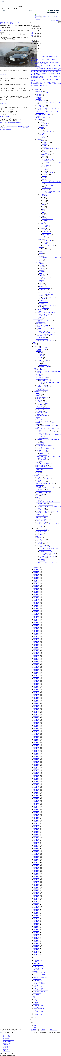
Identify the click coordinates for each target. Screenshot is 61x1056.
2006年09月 (36, 938)
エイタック (36, 1004)
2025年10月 (36, 583)
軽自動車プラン (40, 517)
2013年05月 (36, 815)
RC (43, 213)
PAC (34, 1013)
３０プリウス (46, 151)
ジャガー (41, 284)
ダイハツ (41, 254)
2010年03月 (36, 875)
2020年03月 (36, 688)
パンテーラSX (40, 494)
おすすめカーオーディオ (43, 450)
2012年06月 (36, 832)
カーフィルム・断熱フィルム (47, 553)
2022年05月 (36, 647)
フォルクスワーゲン (44, 277)
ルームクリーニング (44, 554)
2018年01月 (36, 728)
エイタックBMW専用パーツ (46, 305)
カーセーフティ (37, 319)
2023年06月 (36, 627)
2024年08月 (36, 605)
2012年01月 (36, 840)
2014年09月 (36, 790)
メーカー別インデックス (14, 127)
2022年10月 (36, 639)
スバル (41, 216)
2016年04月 (36, 761)
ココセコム (39, 500)
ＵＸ (43, 206)
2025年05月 (36, 591)
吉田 (37, 363)
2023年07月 (36, 625)
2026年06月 (36, 571)
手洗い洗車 (42, 561)
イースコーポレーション (40, 1005)
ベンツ (41, 270)
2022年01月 (36, 653)
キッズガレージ (37, 960)
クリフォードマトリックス (43, 491)
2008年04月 (36, 910)
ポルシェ (41, 280)
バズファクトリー (38, 971)
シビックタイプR (47, 240)
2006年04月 (36, 945)
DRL (37, 393)
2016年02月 (36, 764)
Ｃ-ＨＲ (44, 145)
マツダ (41, 247)
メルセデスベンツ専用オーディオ (45, 448)
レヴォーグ (45, 220)
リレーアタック (40, 100)
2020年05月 (36, 684)
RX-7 (43, 248)
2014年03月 (36, 800)
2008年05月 (36, 909)
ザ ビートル (45, 308)
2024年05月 (36, 610)
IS (42, 197)
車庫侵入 (38, 99)
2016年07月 (36, 756)
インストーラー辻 (41, 349)
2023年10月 (36, 621)
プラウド (35, 985)
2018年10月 (36, 714)
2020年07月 (36, 681)
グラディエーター (47, 131)
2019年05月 (36, 703)
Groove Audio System (41, 465)
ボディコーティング (44, 547)
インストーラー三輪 (41, 360)
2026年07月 (36, 569)
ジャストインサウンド (39, 1011)
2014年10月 (36, 789)
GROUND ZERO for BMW (43, 466)
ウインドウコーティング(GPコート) (48, 548)
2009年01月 (36, 896)
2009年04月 (36, 892)
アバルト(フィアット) (48, 297)
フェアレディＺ (3, 127)
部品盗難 (38, 94)
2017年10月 (36, 733)
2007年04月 (36, 928)
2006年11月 (36, 935)
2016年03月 (36, 762)
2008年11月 (36, 899)
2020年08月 (36, 680)
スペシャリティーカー (42, 315)
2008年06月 (36, 907)
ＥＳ (43, 207)
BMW (40, 273)
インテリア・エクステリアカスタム (45, 562)
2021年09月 (36, 659)
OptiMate (38, 486)
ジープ (41, 130)
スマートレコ (40, 404)
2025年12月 (36, 580)
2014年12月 (36, 786)
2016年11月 (36, 750)
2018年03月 (36, 725)
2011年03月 (36, 856)
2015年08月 (36, 773)
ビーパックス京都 (38, 982)
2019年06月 (36, 702)
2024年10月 (36, 602)
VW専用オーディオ (41, 447)
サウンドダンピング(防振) (43, 463)
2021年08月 (36, 661)
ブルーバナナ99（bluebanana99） (48, 431)
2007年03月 (36, 929)
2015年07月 (36, 775)
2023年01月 (36, 635)
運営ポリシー (53, 1030)
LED (40, 461)
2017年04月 (36, 742)
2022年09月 (36, 641)
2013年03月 (36, 818)
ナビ (37, 474)
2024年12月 (36, 599)
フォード (41, 133)
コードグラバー (40, 106)
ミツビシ (41, 223)
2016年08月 (36, 755)
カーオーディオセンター (43, 421)
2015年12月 (36, 767)
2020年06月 (36, 683)
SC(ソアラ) (45, 195)
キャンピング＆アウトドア (43, 531)
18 (32, 35)
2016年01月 (36, 765)
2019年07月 (36, 700)
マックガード (37, 1002)
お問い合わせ (24, 13)
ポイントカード (40, 369)
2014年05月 (36, 797)
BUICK (41, 134)
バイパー (38, 497)
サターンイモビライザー (43, 478)
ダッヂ (41, 120)
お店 (40, 362)
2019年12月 (36, 692)
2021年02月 (36, 670)
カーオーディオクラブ (39, 983)
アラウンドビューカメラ (43, 408)
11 (32, 33)
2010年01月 (36, 878)
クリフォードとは (41, 522)
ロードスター (46, 250)
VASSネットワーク (41, 520)
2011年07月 (36, 850)
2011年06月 (36, 851)
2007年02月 (36, 931)
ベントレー (42, 286)
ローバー (41, 291)
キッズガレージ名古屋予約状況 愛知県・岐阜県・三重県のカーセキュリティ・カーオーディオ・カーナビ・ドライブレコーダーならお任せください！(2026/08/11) (46, 70)
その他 (35, 528)
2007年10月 (36, 918)
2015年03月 (36, 781)
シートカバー (40, 534)
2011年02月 (36, 857)
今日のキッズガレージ (42, 390)
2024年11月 (36, 600)
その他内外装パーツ (41, 542)
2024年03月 (36, 613)
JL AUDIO (39, 419)
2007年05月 (36, 926)
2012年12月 (36, 823)
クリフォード (37, 993)
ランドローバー (43, 292)
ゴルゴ (38, 495)
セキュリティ (21, 126)
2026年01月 (36, 578)
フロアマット (40, 533)
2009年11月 (36, 881)
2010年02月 (36, 876)
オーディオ (39, 471)
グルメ (41, 357)
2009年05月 (36, 890)
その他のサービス (7, 1041)
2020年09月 (36, 678)
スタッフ (35, 346)
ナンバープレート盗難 (42, 92)
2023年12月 (36, 617)
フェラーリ (42, 299)
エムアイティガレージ (39, 988)
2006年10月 (36, 937)
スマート (41, 271)
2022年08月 (36, 642)
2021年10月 (36, 658)
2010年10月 (36, 864)
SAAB (41, 263)
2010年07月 (36, 868)
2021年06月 (36, 664)
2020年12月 (36, 673)
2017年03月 (36, 744)
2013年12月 (36, 804)
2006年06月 (36, 942)
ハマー (41, 128)
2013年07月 (36, 812)
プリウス (44, 189)
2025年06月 (36, 589)
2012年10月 (36, 826)
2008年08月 (36, 904)
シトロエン (42, 268)
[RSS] (34, 1025)
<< (32, 26)
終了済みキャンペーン (42, 386)
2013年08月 (36, 811)
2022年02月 (36, 652)
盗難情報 (35, 89)
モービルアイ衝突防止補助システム (45, 334)
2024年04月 (36, 611)
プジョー (41, 281)
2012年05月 (36, 834)
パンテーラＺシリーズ (42, 492)
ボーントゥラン (37, 980)
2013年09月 (36, 809)
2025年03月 (36, 594)
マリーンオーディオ (41, 412)
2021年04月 (36, 667)
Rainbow (41, 442)
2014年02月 (36, 801)
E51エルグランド (46, 234)
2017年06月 (36, 739)
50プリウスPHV (46, 153)
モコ (43, 236)
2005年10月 (36, 954)
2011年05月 (36, 853)
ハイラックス (46, 165)
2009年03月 (36, 893)
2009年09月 (36, 884)
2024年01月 (36, 616)
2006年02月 (36, 948)
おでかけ (41, 355)
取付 (40, 354)
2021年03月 (36, 669)
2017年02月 (36, 745)
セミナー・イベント (41, 377)
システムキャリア (41, 539)
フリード (44, 242)
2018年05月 (36, 722)
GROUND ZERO (40, 414)
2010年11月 (36, 862)
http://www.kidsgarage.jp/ (6, 116)
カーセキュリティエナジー (40, 990)
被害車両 (38, 116)
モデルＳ (44, 124)
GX (43, 209)
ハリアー (44, 144)
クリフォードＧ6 (40, 482)
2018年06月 (36, 720)
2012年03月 (36, 837)
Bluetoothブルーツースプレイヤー (48, 425)
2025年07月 (36, 588)
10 (31, 33)
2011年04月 (36, 854)
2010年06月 (36, 870)
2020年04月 (36, 686)
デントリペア (43, 557)
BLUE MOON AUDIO (42, 397)
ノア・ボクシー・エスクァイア (50, 148)
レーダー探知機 (40, 337)
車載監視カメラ (40, 322)
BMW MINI (42, 274)
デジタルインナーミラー (43, 326)
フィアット (42, 295)
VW (40, 306)
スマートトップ (43, 438)
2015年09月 (36, 772)
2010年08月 (36, 867)
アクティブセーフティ (42, 403)
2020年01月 (36, 691)
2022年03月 (36, 650)
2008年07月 (36, 906)
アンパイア (36, 997)
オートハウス (37, 969)
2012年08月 (36, 829)
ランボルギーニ (43, 300)
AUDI (40, 275)
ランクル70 (45, 169)
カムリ (44, 157)
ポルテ (44, 177)
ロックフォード (40, 401)
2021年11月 (36, 656)
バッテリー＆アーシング (43, 514)
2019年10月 (36, 695)
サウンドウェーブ (38, 965)
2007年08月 (36, 921)
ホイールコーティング (45, 550)
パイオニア (39, 411)
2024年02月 (36, 614)
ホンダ (41, 239)
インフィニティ (43, 237)
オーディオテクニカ (38, 1008)
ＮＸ (43, 200)
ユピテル (23, 127)
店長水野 (38, 351)
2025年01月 (36, 597)
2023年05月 (36, 628)
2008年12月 (36, 898)
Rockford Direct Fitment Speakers (44, 468)
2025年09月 (36, 585)
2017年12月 (36, 730)
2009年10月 (36, 882)
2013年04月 (36, 817)
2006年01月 (36, 949)
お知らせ (38, 388)
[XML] (35, 1027)
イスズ (41, 253)
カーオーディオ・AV (8, 1040)
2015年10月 (36, 770)
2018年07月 (36, 719)
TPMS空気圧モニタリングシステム (45, 340)
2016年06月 (36, 758)
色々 (40, 358)
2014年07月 (36, 793)
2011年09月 (36, 846)
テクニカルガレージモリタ (40, 991)
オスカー (35, 1010)
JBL (37, 418)
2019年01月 (36, 709)
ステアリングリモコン (42, 325)
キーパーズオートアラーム (40, 977)
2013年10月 (36, 808)
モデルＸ (44, 125)
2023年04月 (36, 630)
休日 (40, 352)
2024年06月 (36, 608)
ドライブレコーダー (41, 335)
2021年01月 (36, 672)
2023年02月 (36, 633)
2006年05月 (36, 943)
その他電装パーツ (41, 433)
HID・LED (39, 469)
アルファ (35, 1007)
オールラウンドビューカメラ (44, 320)
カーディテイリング (41, 545)
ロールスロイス (43, 289)
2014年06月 (36, 795)
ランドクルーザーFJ (47, 173)
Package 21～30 (43, 455)
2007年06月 (36, 924)
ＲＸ (43, 201)
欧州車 (38, 262)
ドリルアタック (40, 105)
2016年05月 (36, 759)
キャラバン (45, 229)
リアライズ (36, 961)
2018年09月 (36, 716)
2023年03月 (36, 631)
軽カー (41, 260)
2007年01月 (36, 932)
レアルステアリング (41, 530)
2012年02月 (36, 839)
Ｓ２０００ (45, 244)
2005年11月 (36, 952)
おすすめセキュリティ (42, 519)
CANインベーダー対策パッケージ (45, 483)
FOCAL (38, 396)
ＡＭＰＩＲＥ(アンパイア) (46, 505)
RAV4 (43, 156)
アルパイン (39, 400)
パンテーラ (36, 994)
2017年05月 (36, 741)
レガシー (44, 222)
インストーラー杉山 (41, 347)
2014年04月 (36, 798)
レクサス (41, 194)
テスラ (41, 122)
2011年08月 (36, 848)
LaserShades (39, 537)
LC (43, 210)
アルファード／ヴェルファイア (50, 185)
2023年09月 (36, 622)
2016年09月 (36, 753)
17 (31, 35)
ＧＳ (43, 198)
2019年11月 (36, 694)
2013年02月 (36, 820)
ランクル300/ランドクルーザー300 (51, 162)
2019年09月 (36, 697)
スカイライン (46, 231)
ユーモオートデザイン (39, 972)
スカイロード (37, 979)
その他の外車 (40, 317)
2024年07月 (36, 606)
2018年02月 (36, 726)
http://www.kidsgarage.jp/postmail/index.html (10, 122)
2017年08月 (36, 736)
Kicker (38, 417)
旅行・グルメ (43, 365)
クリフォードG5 (40, 489)
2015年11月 (36, 769)
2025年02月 (36, 596)
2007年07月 (36, 923)
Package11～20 (43, 453)
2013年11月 (36, 806)
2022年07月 (36, 644)
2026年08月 (36, 568)
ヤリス (44, 171)
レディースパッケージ (42, 516)
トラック (38, 311)
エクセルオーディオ (38, 986)
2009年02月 (36, 895)
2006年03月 (36, 946)
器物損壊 (38, 97)
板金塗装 (41, 559)
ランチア (41, 303)
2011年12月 (36, 842)
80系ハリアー (46, 154)
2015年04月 (36, 779)
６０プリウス (46, 168)
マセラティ (42, 265)
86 (43, 179)
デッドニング (40, 444)
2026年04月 (36, 574)
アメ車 (38, 119)
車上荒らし (39, 91)
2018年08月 (36, 717)
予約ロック (39, 477)
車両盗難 (38, 95)
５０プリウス (46, 142)
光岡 (40, 251)
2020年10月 (36, 677)
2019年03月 (36, 706)
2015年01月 (36, 784)
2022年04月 (36, 649)
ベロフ (38, 472)
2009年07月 (36, 887)
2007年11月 (36, 917)
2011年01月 (36, 859)
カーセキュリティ (7, 1035)
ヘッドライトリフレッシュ (46, 551)
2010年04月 (36, 873)
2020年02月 (36, 689)
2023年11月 (36, 619)
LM (43, 212)
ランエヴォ (45, 226)
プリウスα (45, 174)
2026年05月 (36, 572)
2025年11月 (36, 582)
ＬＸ (43, 203)
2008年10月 (36, 901)
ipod (37, 462)
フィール (35, 976)
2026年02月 (36, 577)
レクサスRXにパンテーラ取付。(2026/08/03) (43, 82)
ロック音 (38, 498)
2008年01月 (36, 915)
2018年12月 (36, 711)
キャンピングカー (41, 309)
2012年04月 (36, 836)
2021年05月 (36, 666)
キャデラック (43, 136)
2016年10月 (36, 751)
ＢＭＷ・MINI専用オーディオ (44, 445)
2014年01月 (36, 803)
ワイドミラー (40, 540)
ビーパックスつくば (38, 966)
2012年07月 (36, 831)
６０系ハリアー (46, 188)
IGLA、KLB (39, 485)
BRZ (43, 217)
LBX (43, 214)
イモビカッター (40, 109)
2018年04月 (36, 723)
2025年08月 (36, 586)
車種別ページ (6, 1043)
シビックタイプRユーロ (48, 245)
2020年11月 (36, 675)
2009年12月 (36, 879)
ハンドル (38, 536)
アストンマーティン (44, 288)
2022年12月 (36, 636)
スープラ (44, 166)
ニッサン (27, 126)
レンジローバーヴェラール (49, 294)
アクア (44, 176)
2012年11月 (36, 825)
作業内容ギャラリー (44, 366)
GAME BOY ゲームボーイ (43, 114)
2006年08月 (36, 940)
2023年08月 (36, 624)
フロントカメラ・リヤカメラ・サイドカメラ (48, 328)
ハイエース (45, 180)
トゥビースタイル (38, 968)
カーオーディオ (37, 391)
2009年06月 (36, 889)
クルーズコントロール (42, 339)
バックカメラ (43, 331)
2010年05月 (36, 871)
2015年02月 (36, 783)
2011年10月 (36, 845)
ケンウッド (39, 409)
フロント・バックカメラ (46, 332)
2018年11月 (36, 712)
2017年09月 (36, 734)
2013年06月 (36, 814)
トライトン (45, 225)
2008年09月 (36, 903)
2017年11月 (36, 731)
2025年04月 (36, 592)
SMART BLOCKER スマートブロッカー (47, 488)
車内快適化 (18, 10)
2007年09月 (36, 920)
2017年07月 (36, 737)
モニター (38, 427)
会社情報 (43, 1030)
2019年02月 (36, 708)
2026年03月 (36, 575)
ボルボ (41, 266)
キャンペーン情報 (41, 385)
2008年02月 (36, 913)
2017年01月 (36, 747)
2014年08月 (36, 792)
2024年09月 (36, 603)
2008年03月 (36, 912)
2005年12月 (36, 951)
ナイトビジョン (40, 323)
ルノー (41, 283)
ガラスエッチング (41, 509)
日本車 (3, 129)
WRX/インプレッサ (47, 219)
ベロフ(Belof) (42, 459)
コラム (35, 344)
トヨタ (41, 140)
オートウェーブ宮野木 (39, 974)
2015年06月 (36, 776)
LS (43, 204)
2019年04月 (36, 705)
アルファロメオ (43, 302)
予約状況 (38, 376)
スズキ (41, 256)
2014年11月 (36, 787)
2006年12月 (36, 934)
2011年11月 (36, 843)
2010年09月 (36, 865)
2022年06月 (36, 645)
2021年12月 (36, 655)
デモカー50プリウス (44, 380)
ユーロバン (45, 278)
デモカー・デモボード (42, 379)
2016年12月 (36, 748)
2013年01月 (36, 822)
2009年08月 (36, 885)
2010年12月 (36, 860)
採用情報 (18, 13)
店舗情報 (35, 368)
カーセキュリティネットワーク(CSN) (46, 108)
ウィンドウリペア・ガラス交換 (47, 556)
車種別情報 (8, 129)
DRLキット (39, 398)
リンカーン (42, 137)
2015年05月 (36, 778)
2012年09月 (36, 828)
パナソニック (40, 406)
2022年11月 (36, 638)
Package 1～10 (43, 451)
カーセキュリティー (12, 126)
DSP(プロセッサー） (41, 415)
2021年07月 (36, 663)
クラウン (44, 147)
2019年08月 (36, 698)
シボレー (41, 127)
